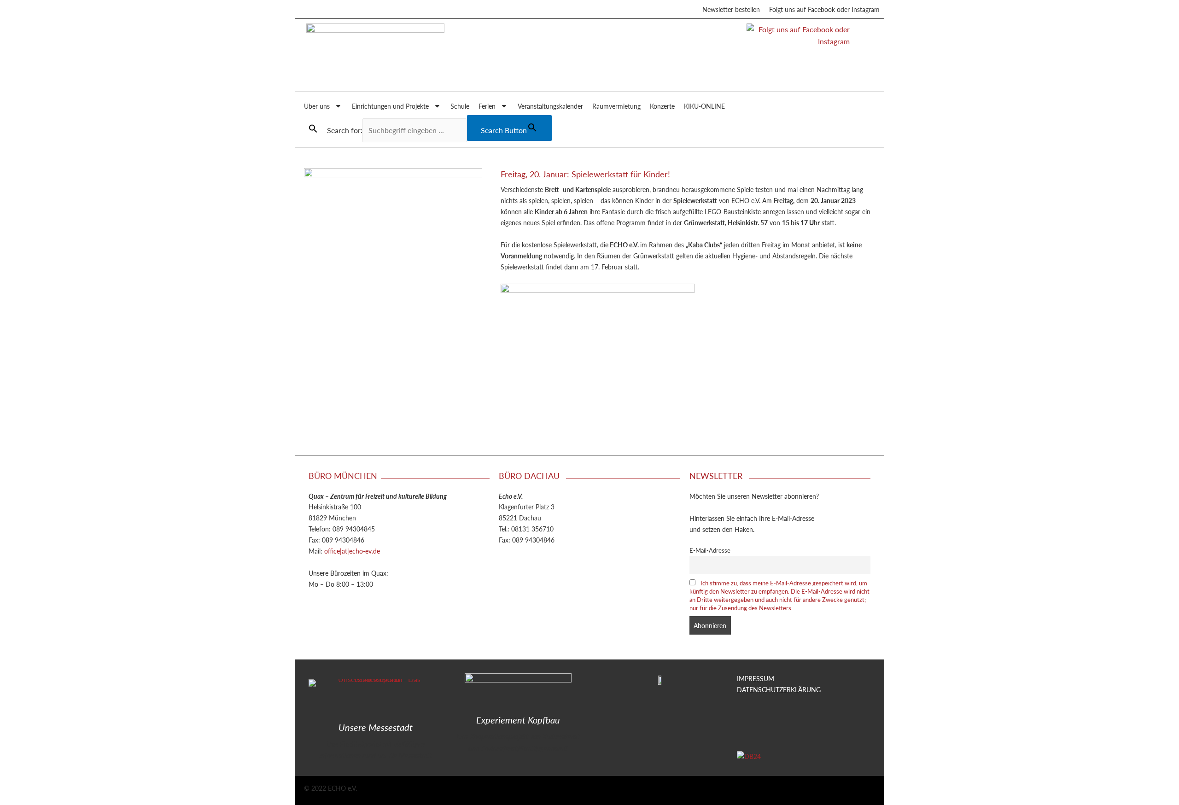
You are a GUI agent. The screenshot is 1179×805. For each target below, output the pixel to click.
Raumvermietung (616, 106)
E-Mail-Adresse (709, 550)
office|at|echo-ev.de (352, 550)
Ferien (487, 106)
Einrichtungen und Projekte (390, 106)
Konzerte (662, 106)
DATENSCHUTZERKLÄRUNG (779, 689)
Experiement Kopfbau (518, 719)
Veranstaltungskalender (550, 106)
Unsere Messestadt (376, 727)
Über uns (317, 106)
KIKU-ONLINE (704, 106)
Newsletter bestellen (731, 9)
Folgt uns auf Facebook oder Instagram (824, 9)
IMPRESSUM (755, 678)
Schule (459, 106)
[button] (313, 128)
